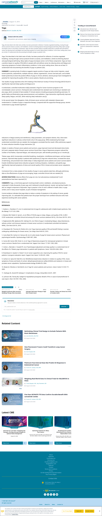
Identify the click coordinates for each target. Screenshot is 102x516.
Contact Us (60, 504)
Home (40, 504)
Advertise (51, 456)
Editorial (51, 465)
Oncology (4, 23)
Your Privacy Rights (51, 474)
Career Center (62, 6)
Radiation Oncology (71, 6)
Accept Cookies (89, 511)
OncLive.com (51, 460)
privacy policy (32, 309)
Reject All (79, 511)
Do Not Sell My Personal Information (51, 472)
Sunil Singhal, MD (30, 351)
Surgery (77, 6)
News (40, 2)
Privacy (51, 471)
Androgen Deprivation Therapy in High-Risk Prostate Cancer (12, 292)
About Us (47, 504)
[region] (51, 511)
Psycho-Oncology (44, 6)
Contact (51, 467)
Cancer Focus (27, 6)
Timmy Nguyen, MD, (31, 383)
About (51, 455)
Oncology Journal (6, 316)
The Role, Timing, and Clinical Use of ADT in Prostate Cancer (36, 292)
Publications (61, 2)
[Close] (99, 511)
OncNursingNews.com (51, 462)
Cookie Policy (15, 514)
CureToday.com (51, 458)
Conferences (54, 2)
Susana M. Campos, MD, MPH (33, 367)
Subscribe (63, 306)
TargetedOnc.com (51, 463)
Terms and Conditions (51, 469)
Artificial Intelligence (54, 6)
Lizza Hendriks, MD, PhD (32, 336)
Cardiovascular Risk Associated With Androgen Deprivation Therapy (59, 292)
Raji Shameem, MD (41, 383)
